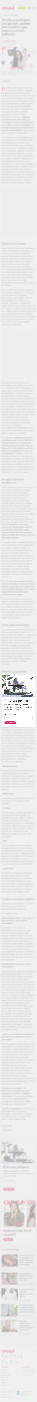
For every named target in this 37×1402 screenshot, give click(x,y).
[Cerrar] (32, 678)
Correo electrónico (10, 714)
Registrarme (10, 723)
